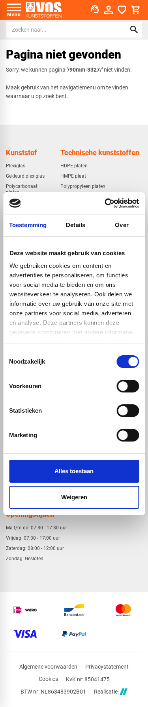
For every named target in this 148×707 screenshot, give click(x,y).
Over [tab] (121, 225)
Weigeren (74, 497)
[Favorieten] (122, 10)
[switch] (127, 386)
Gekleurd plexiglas (25, 176)
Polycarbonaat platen (21, 189)
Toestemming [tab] (28, 225)
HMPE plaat (73, 176)
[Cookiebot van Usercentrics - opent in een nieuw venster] (105, 203)
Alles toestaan (74, 471)
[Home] (44, 10)
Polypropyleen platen (82, 186)
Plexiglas (15, 166)
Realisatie (106, 691)
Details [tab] (75, 225)
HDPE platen (74, 166)
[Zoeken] (134, 30)
